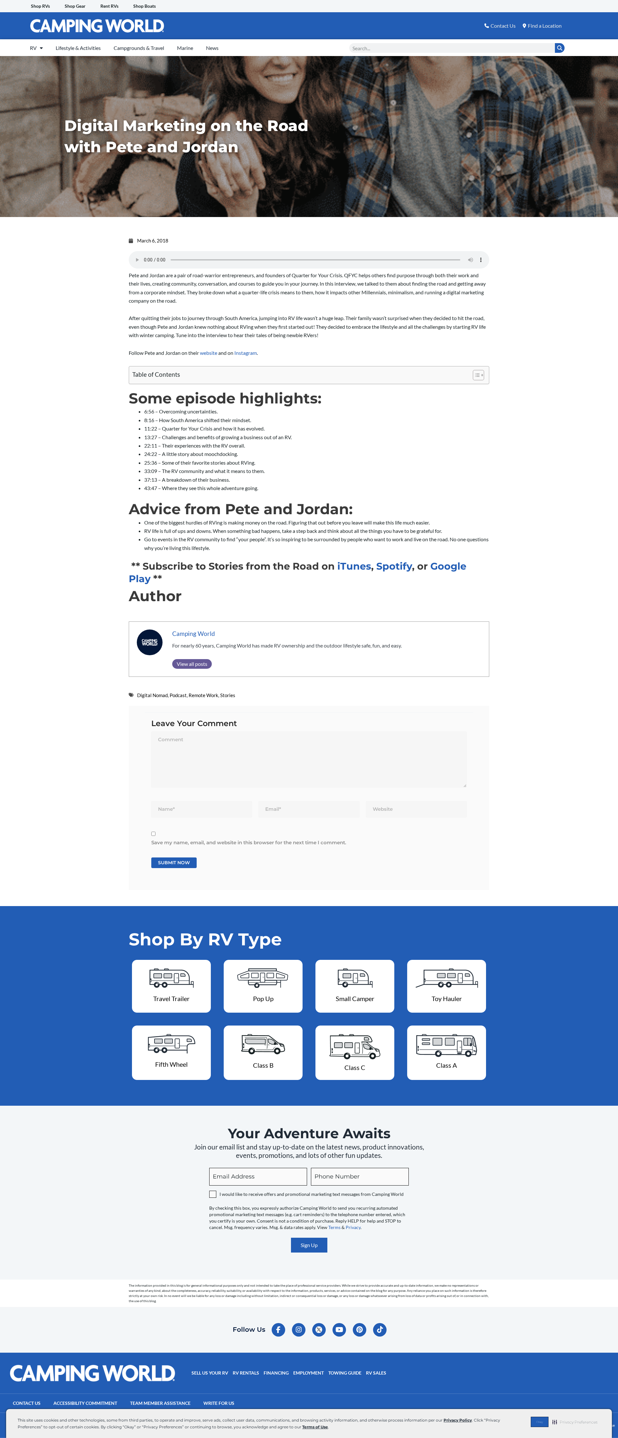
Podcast (178, 695)
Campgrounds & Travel (139, 48)
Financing (276, 1373)
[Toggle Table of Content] (475, 375)
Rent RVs (109, 6)
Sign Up (309, 1245)
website (208, 353)
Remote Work (203, 695)
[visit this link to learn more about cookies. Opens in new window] (331, 1427)
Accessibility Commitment (85, 1403)
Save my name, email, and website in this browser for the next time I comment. (248, 842)
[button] (575, 1422)
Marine (185, 48)
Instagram (245, 353)
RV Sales (376, 1373)
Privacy (353, 1227)
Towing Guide (344, 1373)
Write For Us (218, 1403)
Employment (308, 1373)
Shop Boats (144, 6)
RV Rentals (246, 1373)
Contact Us (27, 1403)
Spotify (394, 566)
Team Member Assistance (160, 1403)
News (212, 48)
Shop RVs (40, 6)
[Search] (560, 48)
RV (33, 48)
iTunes (354, 566)
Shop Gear (75, 6)
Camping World (193, 633)
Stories (227, 695)
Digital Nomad (152, 695)
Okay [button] (539, 1422)
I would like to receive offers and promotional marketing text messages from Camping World (312, 1194)
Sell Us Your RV (210, 1373)
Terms (334, 1227)
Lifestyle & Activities (78, 48)
